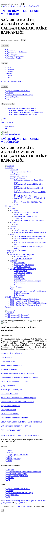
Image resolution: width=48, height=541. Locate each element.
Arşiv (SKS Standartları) (23, 259)
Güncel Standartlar (20, 257)
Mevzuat (4, 63)
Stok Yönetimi (6, 357)
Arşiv (8, 77)
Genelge (9, 73)
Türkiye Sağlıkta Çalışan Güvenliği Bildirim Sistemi (24, 112)
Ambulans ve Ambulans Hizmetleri (14, 418)
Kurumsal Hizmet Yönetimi (11, 353)
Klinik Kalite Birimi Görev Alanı (26, 196)
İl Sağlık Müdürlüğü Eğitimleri (17, 476)
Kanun (8, 67)
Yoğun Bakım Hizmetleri (10, 406)
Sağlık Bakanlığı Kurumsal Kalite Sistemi (21, 108)
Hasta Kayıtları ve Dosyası (11, 390)
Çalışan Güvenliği (8, 385)
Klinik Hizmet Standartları (11, 430)
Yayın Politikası (19, 275)
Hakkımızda (10, 50)
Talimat (9, 75)
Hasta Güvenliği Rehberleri (24, 265)
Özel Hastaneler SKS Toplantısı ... (17, 317)
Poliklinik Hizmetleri (9, 369)
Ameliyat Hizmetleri (8, 410)
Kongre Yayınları (12, 97)
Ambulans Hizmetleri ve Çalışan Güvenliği (17, 402)
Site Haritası (9, 126)
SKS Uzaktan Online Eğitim (16, 474)
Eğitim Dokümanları (21, 293)
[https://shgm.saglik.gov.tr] (10, 134)
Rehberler (9, 93)
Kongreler (10, 470)
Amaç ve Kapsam (20, 271)
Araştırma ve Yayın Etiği (23, 273)
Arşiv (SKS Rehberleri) (22, 267)
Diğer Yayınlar (19, 295)
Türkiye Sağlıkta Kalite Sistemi (12, 81)
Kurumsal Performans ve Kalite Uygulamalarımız (20, 373)
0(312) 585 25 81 (21, 503)
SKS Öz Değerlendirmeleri (23, 230)
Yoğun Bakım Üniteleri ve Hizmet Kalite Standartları (21, 422)
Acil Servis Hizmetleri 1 (10, 414)
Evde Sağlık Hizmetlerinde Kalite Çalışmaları (30, 232)
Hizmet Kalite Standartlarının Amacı (15, 381)
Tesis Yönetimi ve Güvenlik (11, 365)
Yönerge (9, 71)
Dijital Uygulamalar (8, 104)
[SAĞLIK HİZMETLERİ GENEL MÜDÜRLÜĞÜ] (20, 6)
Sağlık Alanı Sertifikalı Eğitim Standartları (29, 220)
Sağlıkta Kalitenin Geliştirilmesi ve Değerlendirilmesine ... (26, 213)
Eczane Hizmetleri (8, 361)
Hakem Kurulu (19, 283)
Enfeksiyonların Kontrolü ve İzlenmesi (16, 426)
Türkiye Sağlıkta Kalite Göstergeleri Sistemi (22, 114)
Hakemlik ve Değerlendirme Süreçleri (27, 281)
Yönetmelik (10, 69)
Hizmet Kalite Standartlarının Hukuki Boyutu (18, 398)
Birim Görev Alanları (13, 58)
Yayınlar (4, 86)
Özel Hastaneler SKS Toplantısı (16, 315)
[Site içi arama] (6, 128)
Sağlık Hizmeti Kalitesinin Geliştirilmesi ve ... (30, 236)
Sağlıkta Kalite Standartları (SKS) (18, 91)
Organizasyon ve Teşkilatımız (16, 52)
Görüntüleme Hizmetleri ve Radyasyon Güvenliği (20, 377)
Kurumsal (5, 45)
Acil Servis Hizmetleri (9, 394)
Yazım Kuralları (19, 279)
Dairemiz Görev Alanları (15, 56)
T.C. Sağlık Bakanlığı (22, 506)
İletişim (3, 118)
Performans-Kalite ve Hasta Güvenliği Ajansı (30, 291)
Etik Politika (18, 277)
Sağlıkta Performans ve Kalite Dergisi (19, 95)
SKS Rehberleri (19, 263)
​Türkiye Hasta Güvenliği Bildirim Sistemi (21, 110)
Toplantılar (9, 313)
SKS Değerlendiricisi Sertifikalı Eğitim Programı (23, 472)
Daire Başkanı (11, 54)
